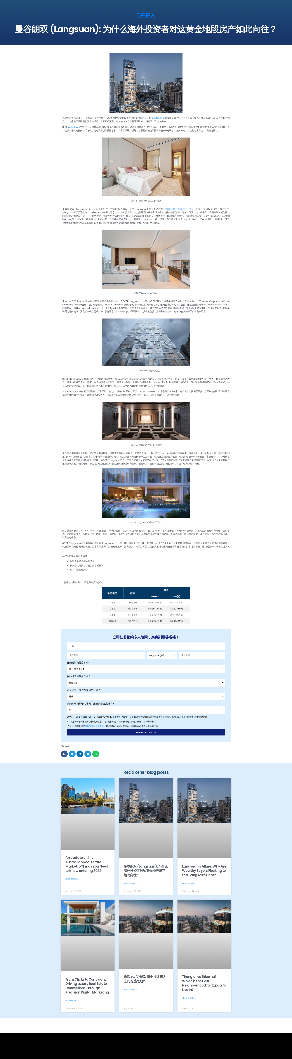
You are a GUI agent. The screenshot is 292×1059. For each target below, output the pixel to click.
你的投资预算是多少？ (79, 662)
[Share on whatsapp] (95, 754)
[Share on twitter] (72, 754)
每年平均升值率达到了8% (179, 209)
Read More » (71, 879)
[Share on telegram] (87, 754)
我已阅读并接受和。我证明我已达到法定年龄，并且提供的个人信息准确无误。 (115, 726)
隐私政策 (89, 726)
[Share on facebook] (64, 754)
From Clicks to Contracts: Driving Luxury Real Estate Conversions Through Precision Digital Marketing (87, 986)
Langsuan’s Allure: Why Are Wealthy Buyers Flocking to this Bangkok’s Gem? (204, 870)
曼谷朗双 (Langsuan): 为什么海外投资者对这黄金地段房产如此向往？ (146, 870)
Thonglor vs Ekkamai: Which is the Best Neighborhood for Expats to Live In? (204, 983)
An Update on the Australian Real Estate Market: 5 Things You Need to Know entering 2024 (86, 864)
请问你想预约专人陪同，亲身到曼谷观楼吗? (90, 703)
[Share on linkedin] (79, 754)
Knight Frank (73, 127)
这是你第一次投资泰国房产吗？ (83, 690)
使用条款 (100, 726)
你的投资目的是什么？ (79, 676)
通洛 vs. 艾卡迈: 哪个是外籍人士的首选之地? (145, 978)
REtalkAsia (159, 117)
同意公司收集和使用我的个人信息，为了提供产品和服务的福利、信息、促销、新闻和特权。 (113, 721)
